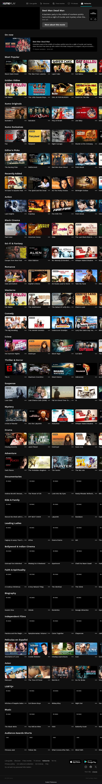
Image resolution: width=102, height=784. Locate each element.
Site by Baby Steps (91, 778)
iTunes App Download (75, 762)
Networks (87, 3)
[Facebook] (90, 766)
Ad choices (39, 764)
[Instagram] (85, 766)
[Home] (8, 3)
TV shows (74, 3)
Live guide (33, 3)
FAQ (46, 764)
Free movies (60, 3)
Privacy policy (10, 764)
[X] (95, 766)
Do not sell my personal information (18, 767)
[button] (55, 24)
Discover (46, 3)
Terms (53, 761)
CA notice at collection (25, 764)
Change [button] (94, 772)
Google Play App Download (90, 762)
